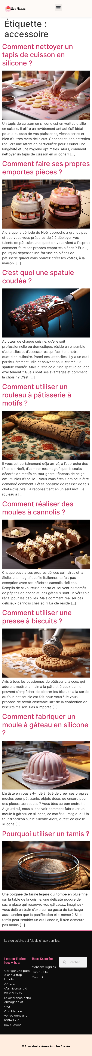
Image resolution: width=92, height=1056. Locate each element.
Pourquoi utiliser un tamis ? (45, 834)
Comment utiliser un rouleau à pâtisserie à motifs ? (36, 394)
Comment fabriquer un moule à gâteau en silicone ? (45, 724)
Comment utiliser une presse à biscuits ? (37, 616)
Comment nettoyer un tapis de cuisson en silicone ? (37, 54)
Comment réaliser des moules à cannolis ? (37, 508)
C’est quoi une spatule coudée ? (38, 276)
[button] (58, 7)
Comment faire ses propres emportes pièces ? (46, 167)
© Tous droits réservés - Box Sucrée (46, 1046)
